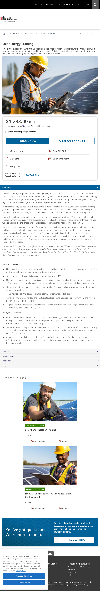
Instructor (6, 361)
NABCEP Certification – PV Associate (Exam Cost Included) (48, 495)
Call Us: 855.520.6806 (87, 33)
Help (70, 575)
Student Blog (85, 567)
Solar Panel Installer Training (40, 429)
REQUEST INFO (32, 175)
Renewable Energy (31, 33)
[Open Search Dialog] (95, 4)
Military (71, 567)
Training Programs (14, 33)
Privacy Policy (83, 585)
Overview (6, 187)
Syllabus (5, 351)
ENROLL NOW (27, 141)
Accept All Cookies (24, 576)
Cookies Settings (24, 582)
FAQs (4, 365)
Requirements (8, 356)
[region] (24, 569)
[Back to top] (50, 563)
